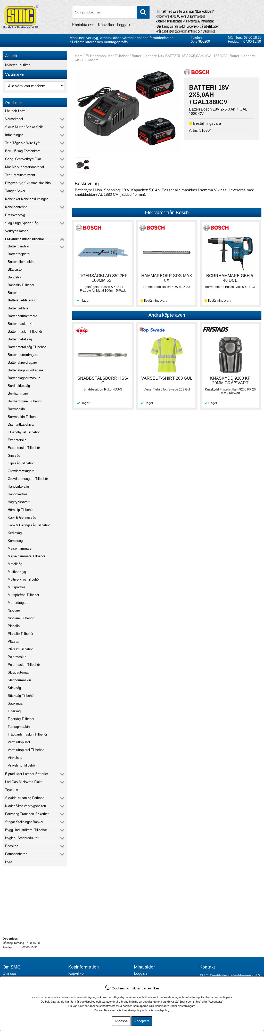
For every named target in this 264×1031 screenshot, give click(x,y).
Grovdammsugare (21, 471)
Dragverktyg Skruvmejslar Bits (28, 183)
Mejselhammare (19, 548)
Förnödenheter (16, 854)
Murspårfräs (17, 587)
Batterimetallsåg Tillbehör (27, 347)
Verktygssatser (16, 231)
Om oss (9, 973)
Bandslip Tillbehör (21, 285)
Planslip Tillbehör (20, 634)
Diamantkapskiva (21, 424)
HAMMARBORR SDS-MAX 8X (166, 278)
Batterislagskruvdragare (25, 370)
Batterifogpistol (19, 254)
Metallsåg (15, 564)
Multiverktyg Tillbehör (24, 579)
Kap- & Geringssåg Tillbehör (29, 525)
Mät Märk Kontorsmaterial (24, 167)
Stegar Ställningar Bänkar (24, 822)
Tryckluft (11, 790)
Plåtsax (13, 641)
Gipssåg (14, 455)
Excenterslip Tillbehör (24, 448)
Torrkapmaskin (19, 727)
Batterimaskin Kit (21, 324)
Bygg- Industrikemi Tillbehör (26, 830)
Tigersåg (14, 711)
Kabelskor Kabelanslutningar (26, 199)
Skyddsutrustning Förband (24, 798)
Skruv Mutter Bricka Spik (24, 127)
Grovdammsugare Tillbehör (28, 479)
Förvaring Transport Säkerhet (27, 814)
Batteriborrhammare (22, 316)
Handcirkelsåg (18, 486)
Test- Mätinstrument (20, 175)
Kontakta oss (83, 24)
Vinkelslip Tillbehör (22, 765)
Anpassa (121, 1021)
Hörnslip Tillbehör (21, 510)
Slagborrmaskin (19, 680)
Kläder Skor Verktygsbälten (25, 806)
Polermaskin (17, 657)
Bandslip (14, 277)
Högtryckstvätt (19, 502)
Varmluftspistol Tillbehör (26, 750)
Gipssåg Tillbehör (21, 463)
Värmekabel (14, 119)
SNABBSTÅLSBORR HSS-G (102, 380)
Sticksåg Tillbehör (21, 696)
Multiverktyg (17, 572)
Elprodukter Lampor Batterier (26, 774)
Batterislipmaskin (21, 262)
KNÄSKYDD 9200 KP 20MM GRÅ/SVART (230, 380)
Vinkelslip (15, 758)
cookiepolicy (161, 1010)
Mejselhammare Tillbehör (26, 556)
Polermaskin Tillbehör (24, 665)
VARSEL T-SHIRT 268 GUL (166, 378)
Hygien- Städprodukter (21, 838)
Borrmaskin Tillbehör (23, 417)
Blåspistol (15, 269)
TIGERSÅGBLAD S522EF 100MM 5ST (103, 278)
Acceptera (142, 1021)
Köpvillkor (106, 24)
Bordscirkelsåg (19, 386)
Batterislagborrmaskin (24, 378)
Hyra (8, 862)
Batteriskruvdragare (22, 362)
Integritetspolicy (132, 1010)
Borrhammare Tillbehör (25, 401)
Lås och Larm (15, 111)
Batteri (13, 293)
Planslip (14, 626)
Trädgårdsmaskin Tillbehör (27, 734)
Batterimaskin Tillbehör (25, 331)
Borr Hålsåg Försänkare (22, 151)
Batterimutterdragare (23, 355)
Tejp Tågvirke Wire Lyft (22, 143)
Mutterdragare (18, 603)
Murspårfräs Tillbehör (23, 595)
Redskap (11, 846)
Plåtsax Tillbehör (20, 649)
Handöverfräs (18, 494)
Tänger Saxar (15, 191)
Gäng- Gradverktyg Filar (23, 159)
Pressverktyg (15, 215)
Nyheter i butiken (17, 65)
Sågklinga (15, 703)
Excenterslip (17, 440)
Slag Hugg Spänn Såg (21, 223)
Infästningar (14, 135)
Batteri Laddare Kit (22, 300)
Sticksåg (14, 688)
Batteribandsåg (19, 246)
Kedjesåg (15, 533)
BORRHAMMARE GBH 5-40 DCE (230, 278)
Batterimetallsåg (20, 339)
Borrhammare (18, 393)
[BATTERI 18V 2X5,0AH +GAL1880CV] (128, 152)
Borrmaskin (16, 409)
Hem (78, 56)
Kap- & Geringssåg (22, 517)
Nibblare (14, 610)
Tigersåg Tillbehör (21, 719)
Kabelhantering (16, 207)
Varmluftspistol (19, 742)
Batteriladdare (18, 308)
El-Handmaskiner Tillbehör (24, 239)
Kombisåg (15, 541)
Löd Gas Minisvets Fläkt (23, 782)
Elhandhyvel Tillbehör (24, 432)
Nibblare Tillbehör (21, 618)
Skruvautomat (18, 672)
